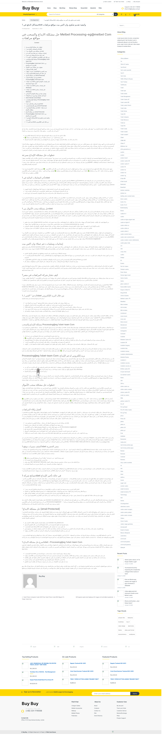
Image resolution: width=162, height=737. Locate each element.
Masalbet (122, 301)
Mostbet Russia (124, 357)
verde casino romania (126, 515)
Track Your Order (119, 1)
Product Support (121, 718)
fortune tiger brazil (125, 275)
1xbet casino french (125, 105)
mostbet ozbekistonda (126, 354)
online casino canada (126, 389)
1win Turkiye (123, 82)
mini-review (123, 307)
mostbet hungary (125, 345)
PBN (121, 398)
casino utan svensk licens (127, 237)
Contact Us (97, 710)
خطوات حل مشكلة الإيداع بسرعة (34, 47)
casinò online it (124, 231)
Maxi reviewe (124, 304)
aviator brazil (123, 158)
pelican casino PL (125, 401)
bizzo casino (123, 199)
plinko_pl (122, 430)
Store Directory (98, 715)
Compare (96, 708)
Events (122, 263)
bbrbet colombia (124, 190)
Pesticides (74, 715)
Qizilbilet (122, 436)
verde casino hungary (126, 509)
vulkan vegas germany (126, 524)
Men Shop (62, 8)
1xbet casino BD (124, 102)
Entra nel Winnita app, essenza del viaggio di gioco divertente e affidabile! (131, 582)
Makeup (74, 710)
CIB (121, 248)
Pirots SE (122, 418)
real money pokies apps (126, 448)
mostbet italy (123, 348)
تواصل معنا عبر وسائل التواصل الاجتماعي (36, 93)
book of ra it (123, 205)
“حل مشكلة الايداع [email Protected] (35, 75)
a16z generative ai (125, 149)
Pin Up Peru (123, 412)
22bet (122, 137)
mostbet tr (123, 360)
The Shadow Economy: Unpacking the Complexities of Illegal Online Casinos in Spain (132, 570)
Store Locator (107, 1)
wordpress (132, 634)
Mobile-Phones (76, 713)
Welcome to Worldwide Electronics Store (32, 1)
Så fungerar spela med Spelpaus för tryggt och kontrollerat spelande (95, 597)
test (121, 497)
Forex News (123, 272)
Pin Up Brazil (123, 407)
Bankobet (123, 184)
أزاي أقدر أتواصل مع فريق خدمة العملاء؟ (36, 95)
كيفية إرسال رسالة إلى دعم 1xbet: (34, 103)
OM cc (122, 383)
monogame (123, 330)
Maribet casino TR (125, 298)
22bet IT (122, 143)
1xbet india (123, 108)
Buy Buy (42, 576)
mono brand (123, 316)
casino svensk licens (125, 234)
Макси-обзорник (125, 532)
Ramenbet (123, 439)
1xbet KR (122, 114)
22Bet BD (123, 140)
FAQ (95, 713)
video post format (129, 630)
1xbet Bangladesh (125, 96)
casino (122, 216)
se (121, 465)
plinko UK (123, 427)
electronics (131, 626)
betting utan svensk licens (127, 196)
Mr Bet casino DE (125, 369)
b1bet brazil (123, 181)
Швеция (122, 547)
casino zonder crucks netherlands (129, 240)
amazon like (121, 617)
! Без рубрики (124, 58)
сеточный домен (125, 541)
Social (122, 480)
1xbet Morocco (124, 120)
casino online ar (124, 228)
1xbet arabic (123, 93)
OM (121, 380)
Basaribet (123, 187)
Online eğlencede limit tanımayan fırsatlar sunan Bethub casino (131, 593)
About (95, 705)
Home (49, 8)
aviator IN (123, 166)
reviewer (122, 456)
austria (122, 152)
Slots (121, 471)
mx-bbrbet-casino (125, 374)
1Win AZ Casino (124, 64)
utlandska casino (125, 506)
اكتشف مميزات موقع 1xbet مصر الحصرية (36, 71)
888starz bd (123, 146)
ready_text (123, 442)
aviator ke (123, 169)
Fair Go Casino (124, 266)
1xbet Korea (123, 111)
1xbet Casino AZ (124, 99)
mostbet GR (123, 342)
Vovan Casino (124, 521)
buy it (128, 622)
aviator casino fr (124, 164)
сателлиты (123, 535)
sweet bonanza (124, 489)
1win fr (122, 73)
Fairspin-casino (124, 269)
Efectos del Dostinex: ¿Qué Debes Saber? (132, 602)
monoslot (122, 333)
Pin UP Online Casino (126, 409)
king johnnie (123, 292)
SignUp (135, 693)
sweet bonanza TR (125, 492)
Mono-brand (123, 322)
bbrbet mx (123, 193)
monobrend (123, 328)
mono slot (123, 319)
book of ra (123, 202)
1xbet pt (122, 122)
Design (122, 257)
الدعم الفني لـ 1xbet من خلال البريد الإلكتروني (37, 122)
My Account (137, 1)
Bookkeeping (124, 207)
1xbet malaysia (124, 117)
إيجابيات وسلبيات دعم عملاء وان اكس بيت (36, 53)
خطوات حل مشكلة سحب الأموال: (34, 67)
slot (121, 468)
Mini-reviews (123, 310)
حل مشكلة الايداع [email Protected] (35, 112)
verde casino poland (125, 512)
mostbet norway (124, 351)
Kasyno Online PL (125, 289)
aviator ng (123, 175)
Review (122, 451)
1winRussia (123, 84)
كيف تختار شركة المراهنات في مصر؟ (35, 55)
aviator (122, 155)
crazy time (123, 251)
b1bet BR (122, 178)
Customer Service (121, 710)
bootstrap (121, 622)
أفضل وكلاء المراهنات (31, 69)
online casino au (124, 386)
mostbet (122, 336)
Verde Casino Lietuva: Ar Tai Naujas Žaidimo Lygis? (132, 560)
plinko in (122, 424)
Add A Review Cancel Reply (33, 97)
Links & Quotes (124, 295)
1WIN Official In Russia (126, 79)
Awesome (130, 617)
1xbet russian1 (124, 134)
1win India (123, 76)
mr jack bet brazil (125, 371)
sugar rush (123, 483)
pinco (121, 415)
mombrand (123, 313)
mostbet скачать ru (125, 366)
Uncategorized (34, 20)
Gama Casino (124, 278)
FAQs (100, 8)
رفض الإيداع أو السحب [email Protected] (36, 105)
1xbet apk (123, 90)
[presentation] (139, 648)
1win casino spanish (125, 70)
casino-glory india (125, 243)
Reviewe (122, 453)
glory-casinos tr (124, 284)
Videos (122, 518)
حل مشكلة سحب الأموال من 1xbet (35, 51)
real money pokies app (126, 445)
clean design (121, 626)
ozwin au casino (124, 395)
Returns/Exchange (122, 713)
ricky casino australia (126, 462)
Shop (129, 1)
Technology (123, 494)
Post (121, 433)
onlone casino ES (125, 392)
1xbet (122, 87)
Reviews (122, 459)
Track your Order (121, 708)
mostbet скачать (125, 363)
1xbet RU (122, 125)
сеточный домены (125, 544)
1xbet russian (124, 131)
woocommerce (122, 634)
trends (122, 500)
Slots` (122, 474)
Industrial (93, 8)
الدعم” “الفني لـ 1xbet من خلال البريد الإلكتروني (38, 57)
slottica (122, 477)
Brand (122, 210)
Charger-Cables (76, 705)
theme (120, 630)
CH (121, 245)
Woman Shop (73, 8)
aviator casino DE (125, 161)
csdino (122, 254)
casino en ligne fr (125, 222)
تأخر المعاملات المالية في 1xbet (34, 49)
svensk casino (124, 486)
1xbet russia (123, 128)
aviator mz (123, 172)
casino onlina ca (124, 225)
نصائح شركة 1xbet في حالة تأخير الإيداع (36, 73)
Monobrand (123, 325)
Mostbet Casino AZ (125, 339)
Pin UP (122, 404)
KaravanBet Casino (125, 287)
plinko (122, 421)
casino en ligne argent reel (127, 219)
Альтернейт (123, 527)
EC (121, 260)
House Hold (84, 8)
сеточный (123, 538)
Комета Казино (124, 530)
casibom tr (123, 213)
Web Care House (51, 732)
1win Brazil (123, 67)
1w (121, 61)
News (122, 377)
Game (122, 281)
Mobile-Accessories (77, 708)
